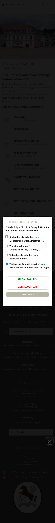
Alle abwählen (27, 286)
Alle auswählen (27, 279)
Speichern (27, 294)
